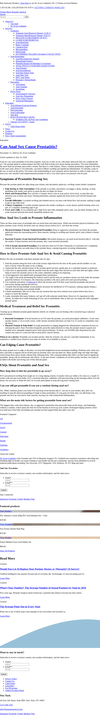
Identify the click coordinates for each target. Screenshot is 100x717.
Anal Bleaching (22, 42)
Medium (27, 499)
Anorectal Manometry (25, 101)
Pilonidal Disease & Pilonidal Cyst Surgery (33, 63)
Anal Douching (16, 108)
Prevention (14, 82)
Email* (8, 483)
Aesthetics (14, 31)
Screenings (20, 89)
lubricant (31, 282)
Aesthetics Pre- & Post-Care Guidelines (32, 119)
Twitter (20, 499)
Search (3, 14)
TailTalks (4, 445)
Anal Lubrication (17, 112)
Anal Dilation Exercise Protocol (23, 105)
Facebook (13, 499)
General (3, 432)
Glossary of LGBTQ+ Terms (22, 122)
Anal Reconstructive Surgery (27, 59)
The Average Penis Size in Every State (20, 606)
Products (8, 133)
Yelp (33, 499)
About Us (9, 21)
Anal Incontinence (23, 70)
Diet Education (16, 110)
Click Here (24, 3)
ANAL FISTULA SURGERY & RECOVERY (35, 66)
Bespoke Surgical (19, 12)
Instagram (4, 499)
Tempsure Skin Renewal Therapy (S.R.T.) (33, 35)
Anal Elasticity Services (25, 94)
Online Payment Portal (14, 690)
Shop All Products (7, 551)
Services (8, 28)
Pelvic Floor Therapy (24, 98)
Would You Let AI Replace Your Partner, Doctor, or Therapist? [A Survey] (39, 569)
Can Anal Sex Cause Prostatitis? (28, 146)
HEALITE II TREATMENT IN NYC (31, 38)
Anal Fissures (21, 68)
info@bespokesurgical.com (11, 709)
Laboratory (9, 686)
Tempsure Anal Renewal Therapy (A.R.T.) (33, 33)
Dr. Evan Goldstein (18, 26)
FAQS (8, 124)
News (7, 129)
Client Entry (10, 683)
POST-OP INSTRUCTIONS (22, 117)
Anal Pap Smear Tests (25, 73)
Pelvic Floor (15, 91)
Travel (2, 427)
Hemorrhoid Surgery (24, 61)
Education (9, 103)
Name (8, 478)
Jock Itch (14, 115)
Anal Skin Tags (22, 75)
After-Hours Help (17, 126)
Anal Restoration (17, 56)
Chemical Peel (21, 47)
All (1, 419)
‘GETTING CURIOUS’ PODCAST (49, 7)
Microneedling (22, 49)
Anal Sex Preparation (24, 96)
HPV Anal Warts (23, 77)
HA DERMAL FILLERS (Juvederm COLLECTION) (38, 54)
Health (2, 441)
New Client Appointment (15, 136)
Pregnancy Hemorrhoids (26, 80)
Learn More (5, 578)
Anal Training (21, 87)
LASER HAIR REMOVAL (27, 40)
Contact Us (9, 131)
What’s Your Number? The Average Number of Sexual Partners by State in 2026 (43, 587)
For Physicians (11, 688)
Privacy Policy (11, 679)
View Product (5, 511)
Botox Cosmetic (22, 45)
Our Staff (14, 24)
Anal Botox (20, 84)
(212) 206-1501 (6, 705)
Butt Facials (20, 52)
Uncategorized (6, 423)
